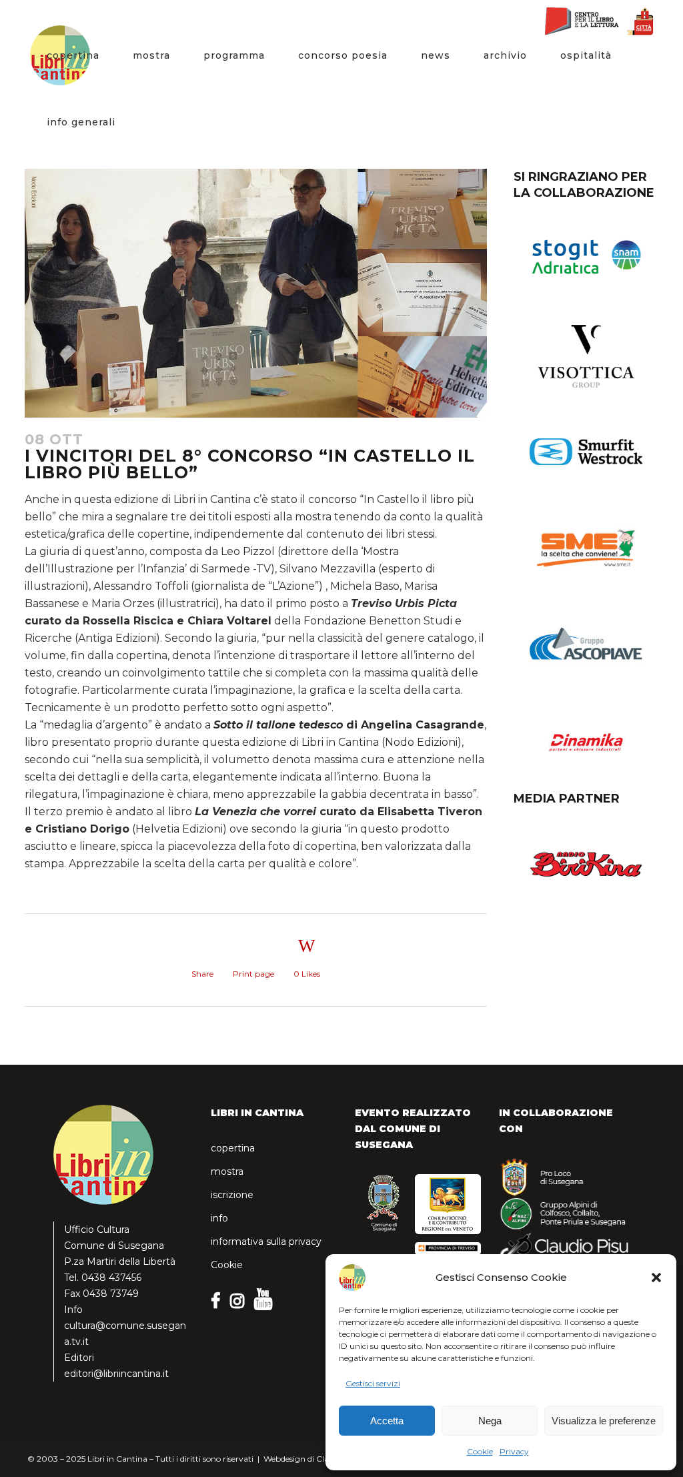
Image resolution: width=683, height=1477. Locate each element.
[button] (656, 1277)
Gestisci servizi (373, 1383)
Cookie (480, 1451)
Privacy (514, 1451)
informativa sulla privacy (266, 1242)
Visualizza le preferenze (604, 1420)
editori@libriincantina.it (116, 1374)
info (219, 1218)
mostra (227, 1171)
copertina (233, 1148)
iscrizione (232, 1195)
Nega (490, 1420)
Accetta (387, 1420)
